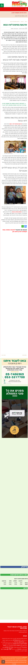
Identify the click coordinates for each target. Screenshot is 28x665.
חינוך (4, 642)
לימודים (3, 644)
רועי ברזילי (15, 649)
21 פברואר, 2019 (14, 28)
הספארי (6, 640)
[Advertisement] (14, 291)
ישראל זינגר (23, 644)
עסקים (3, 647)
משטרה (18, 645)
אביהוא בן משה (24, 638)
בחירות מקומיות (4, 638)
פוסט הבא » (3, 355)
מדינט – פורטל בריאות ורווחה (13, 658)
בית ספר (23, 640)
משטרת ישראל (13, 645)
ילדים (2, 642)
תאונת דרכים (24, 651)
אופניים (19, 638)
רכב (13, 649)
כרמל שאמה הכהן (9, 644)
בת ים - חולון (19, 660)
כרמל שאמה (16, 644)
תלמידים (20, 650)
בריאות (19, 640)
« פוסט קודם (24, 355)
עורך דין (14, 647)
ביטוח (26, 640)
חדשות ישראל (6, 662)
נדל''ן (21, 647)
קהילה (22, 649)
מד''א (21, 645)
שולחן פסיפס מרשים (17, 212)
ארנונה (14, 638)
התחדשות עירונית (19, 642)
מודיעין (20, 658)
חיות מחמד (7, 642)
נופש (19, 647)
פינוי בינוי (25, 649)
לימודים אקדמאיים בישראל (13, 662)
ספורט (17, 647)
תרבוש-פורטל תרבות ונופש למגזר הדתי (15, 657)
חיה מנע (10, 642)
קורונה (19, 649)
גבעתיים (15, 640)
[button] (2, 5)
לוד (19, 662)
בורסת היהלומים (10, 638)
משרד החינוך (8, 645)
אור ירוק (16, 638)
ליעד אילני (25, 645)
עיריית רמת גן (9, 647)
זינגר (13, 642)
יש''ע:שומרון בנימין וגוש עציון (9, 660)
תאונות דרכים (4, 649)
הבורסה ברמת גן (10, 640)
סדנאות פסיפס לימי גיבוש (15, 124)
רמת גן (9, 648)
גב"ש (15, 660)
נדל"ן (13, 663)
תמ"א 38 (17, 651)
